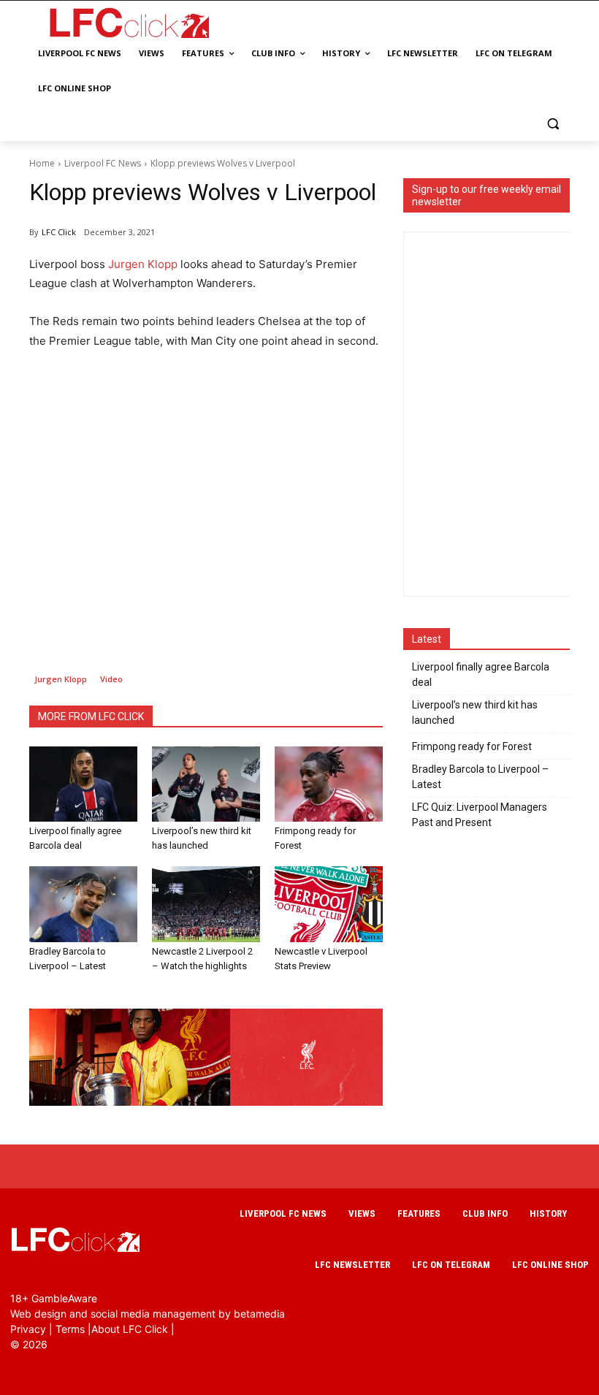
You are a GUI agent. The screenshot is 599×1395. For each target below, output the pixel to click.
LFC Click (59, 231)
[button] (552, 124)
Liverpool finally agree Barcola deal (480, 674)
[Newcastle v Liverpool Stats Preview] (329, 904)
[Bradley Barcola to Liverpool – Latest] (83, 904)
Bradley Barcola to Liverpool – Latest (480, 776)
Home (42, 163)
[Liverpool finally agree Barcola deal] (83, 784)
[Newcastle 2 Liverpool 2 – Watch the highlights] (206, 904)
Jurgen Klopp (143, 264)
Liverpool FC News (102, 163)
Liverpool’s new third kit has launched (475, 712)
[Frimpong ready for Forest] (329, 784)
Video (111, 678)
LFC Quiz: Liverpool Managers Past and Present (479, 814)
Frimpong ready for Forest (472, 746)
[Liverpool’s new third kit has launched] (206, 784)
